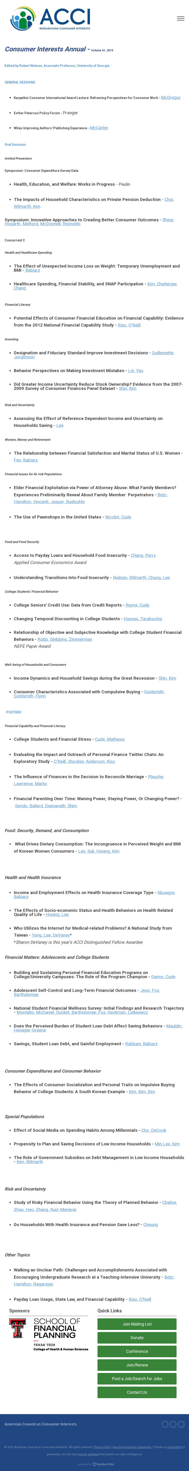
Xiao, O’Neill (140, 1299)
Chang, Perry (143, 555)
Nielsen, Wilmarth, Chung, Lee (141, 577)
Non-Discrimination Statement (132, 1447)
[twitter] (173, 1424)
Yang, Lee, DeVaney (51, 935)
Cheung (150, 1224)
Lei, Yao (135, 370)
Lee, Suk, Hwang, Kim (98, 851)
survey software (89, 1454)
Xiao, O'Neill (129, 325)
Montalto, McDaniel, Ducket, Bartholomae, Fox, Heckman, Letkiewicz (82, 1012)
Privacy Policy (102, 1447)
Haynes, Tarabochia (143, 618)
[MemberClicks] (50, 18)
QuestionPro (175, 1447)
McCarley (99, 127)
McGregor (171, 97)
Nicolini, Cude (118, 517)
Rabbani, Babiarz (141, 1043)
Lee (59, 425)
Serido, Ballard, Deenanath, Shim (46, 805)
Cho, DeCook (153, 1130)
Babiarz (32, 270)
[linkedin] (181, 1424)
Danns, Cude (163, 976)
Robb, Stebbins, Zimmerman (65, 639)
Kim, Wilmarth (30, 1161)
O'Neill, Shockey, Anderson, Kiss (84, 761)
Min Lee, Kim (167, 1144)
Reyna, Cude (137, 605)
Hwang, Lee (57, 914)
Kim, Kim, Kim (142, 1091)
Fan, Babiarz (26, 460)
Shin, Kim (127, 388)
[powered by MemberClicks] (94, 1464)
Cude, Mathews (110, 739)
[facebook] (165, 1424)
